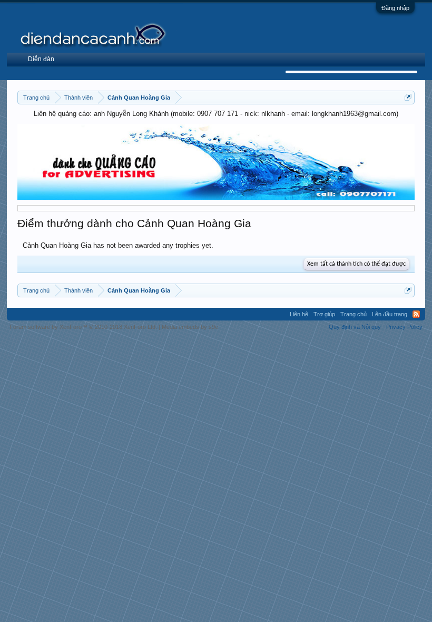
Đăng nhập (395, 8)
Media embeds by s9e (190, 327)
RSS (416, 314)
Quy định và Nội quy (355, 327)
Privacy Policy (404, 327)
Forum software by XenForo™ (83, 327)
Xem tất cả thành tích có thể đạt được (356, 264)
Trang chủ (353, 314)
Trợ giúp (324, 314)
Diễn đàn (41, 59)
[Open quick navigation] (408, 97)
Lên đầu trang (389, 314)
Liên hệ (299, 314)
